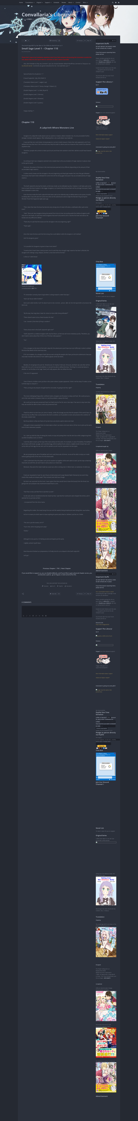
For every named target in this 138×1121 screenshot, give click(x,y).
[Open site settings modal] (118, 2)
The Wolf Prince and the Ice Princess (105, 487)
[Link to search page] (112, 2)
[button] (53, 594)
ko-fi (70, 575)
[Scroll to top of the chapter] (85, 594)
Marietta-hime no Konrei (102, 452)
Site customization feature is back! (105, 591)
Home (21, 2)
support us (37, 573)
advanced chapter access (81, 573)
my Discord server (27, 66)
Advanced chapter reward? (103, 139)
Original (39, 2)
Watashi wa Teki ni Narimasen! (103, 435)
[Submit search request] (115, 40)
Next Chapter (66, 568)
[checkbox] (115, 2)
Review (64, 2)
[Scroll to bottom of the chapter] (85, 40)
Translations (29, 2)
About (70, 2)
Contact (78, 2)
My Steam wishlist (100, 171)
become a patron (45, 575)
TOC (58, 568)
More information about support (104, 135)
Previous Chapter (49, 568)
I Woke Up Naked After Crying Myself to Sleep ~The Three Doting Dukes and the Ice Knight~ (106, 438)
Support (47, 2)
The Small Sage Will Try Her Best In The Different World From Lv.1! (42, 45)
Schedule (56, 2)
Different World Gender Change (104, 450)
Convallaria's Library (46, 14)
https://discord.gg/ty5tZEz (102, 624)
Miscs (84, 2)
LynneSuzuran (26, 51)
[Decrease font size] (23, 40)
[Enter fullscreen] (59, 40)
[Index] (59, 594)
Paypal (58, 575)
